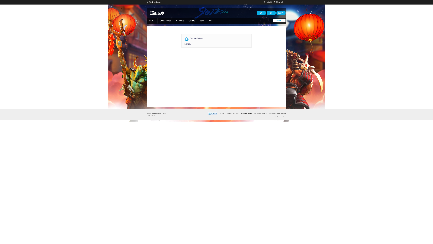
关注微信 (266, 2)
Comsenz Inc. (157, 115)
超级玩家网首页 (165, 21)
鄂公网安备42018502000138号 (277, 113)
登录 (271, 13)
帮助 (210, 21)
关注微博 (277, 2)
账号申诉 (281, 13)
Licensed (163, 113)
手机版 (229, 113)
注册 (261, 13)
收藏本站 (157, 2)
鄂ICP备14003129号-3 (260, 113)
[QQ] (212, 113)
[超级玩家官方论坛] (157, 15)
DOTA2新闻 (180, 21)
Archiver (235, 113)
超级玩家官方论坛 (246, 113)
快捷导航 (278, 20)
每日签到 (192, 21)
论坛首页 (152, 21)
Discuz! (155, 113)
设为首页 (150, 2)
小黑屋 (222, 113)
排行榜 (202, 21)
